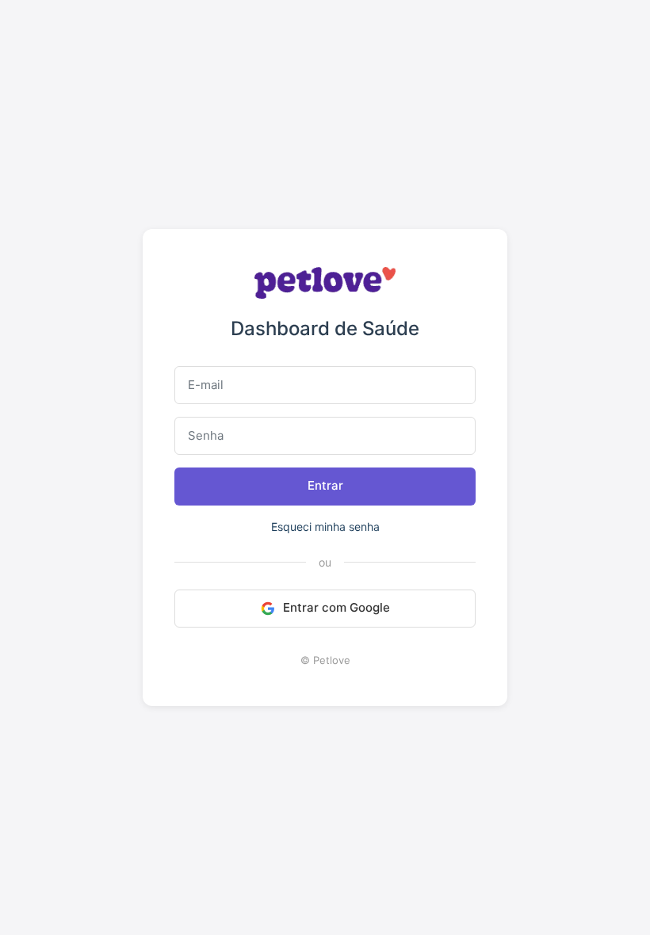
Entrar (325, 485)
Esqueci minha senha (325, 526)
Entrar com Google (336, 607)
